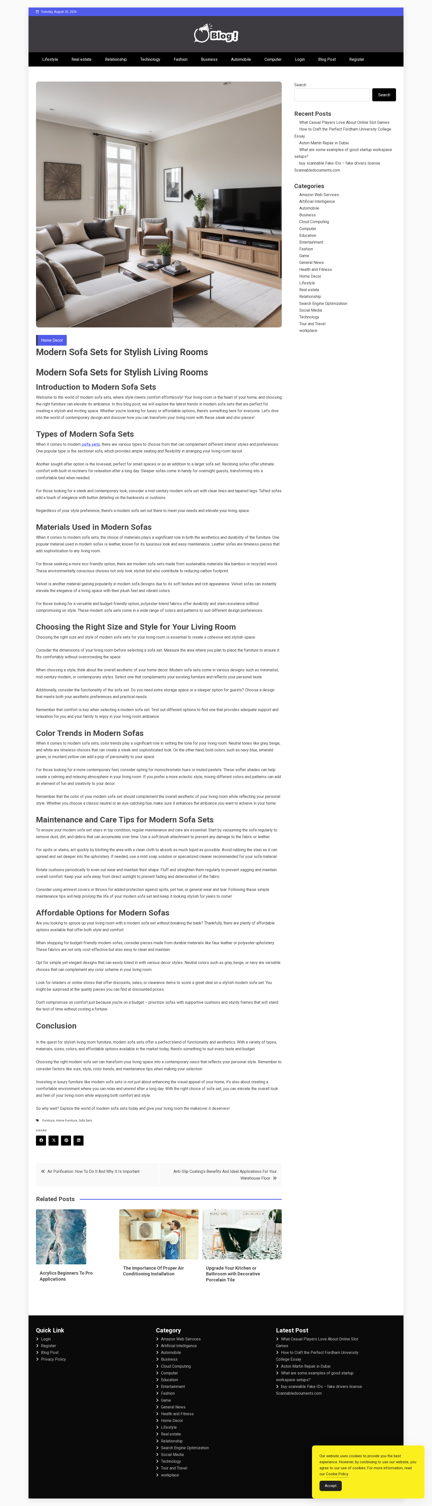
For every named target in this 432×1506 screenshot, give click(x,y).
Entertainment (311, 242)
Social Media (310, 310)
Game (304, 255)
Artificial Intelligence (317, 201)
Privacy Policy (53, 1359)
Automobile (241, 59)
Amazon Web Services (319, 194)
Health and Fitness (315, 269)
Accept (330, 1485)
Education (307, 235)
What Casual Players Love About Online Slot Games (344, 122)
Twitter (53, 1141)
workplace (308, 330)
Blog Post (327, 59)
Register (356, 59)
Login (300, 59)
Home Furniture (66, 1120)
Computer (273, 59)
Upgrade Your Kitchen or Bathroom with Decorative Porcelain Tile (233, 1273)
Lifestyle (50, 59)
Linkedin (79, 1141)
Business (209, 59)
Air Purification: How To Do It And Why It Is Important (94, 1171)
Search (300, 85)
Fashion (181, 59)
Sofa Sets (85, 1120)
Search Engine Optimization (323, 303)
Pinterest (66, 1141)
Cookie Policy (337, 1474)
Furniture (48, 1120)
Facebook (41, 1141)
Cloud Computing (314, 221)
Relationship (116, 59)
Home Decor (52, 340)
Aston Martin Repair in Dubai (324, 143)
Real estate (82, 59)
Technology (150, 59)
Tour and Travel (312, 323)
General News (311, 262)
